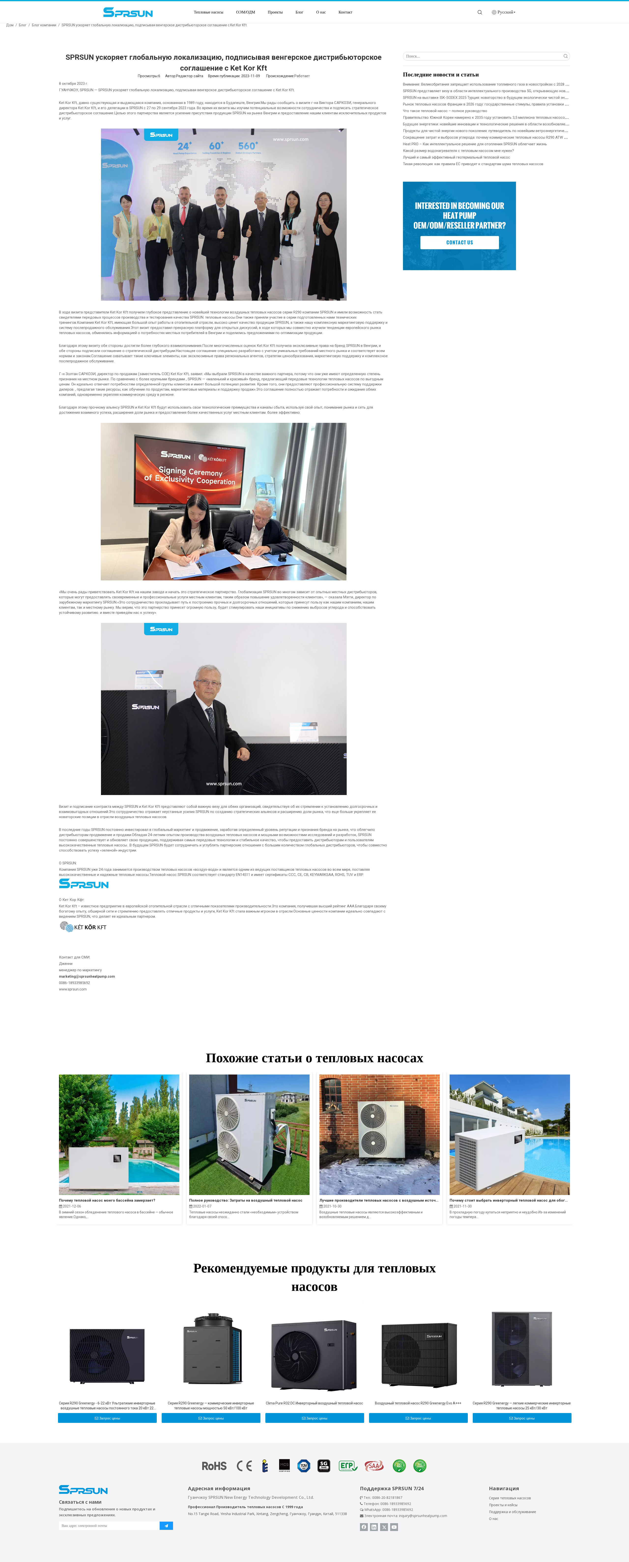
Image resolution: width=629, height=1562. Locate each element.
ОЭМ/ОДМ (245, 12)
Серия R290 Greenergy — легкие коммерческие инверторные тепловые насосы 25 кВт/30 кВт (522, 1405)
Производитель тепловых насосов (248, 1506)
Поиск (565, 56)
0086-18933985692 (397, 1509)
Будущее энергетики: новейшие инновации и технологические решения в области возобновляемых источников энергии (505, 124)
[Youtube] (394, 1527)
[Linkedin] (374, 1527)
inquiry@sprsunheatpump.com (423, 1515)
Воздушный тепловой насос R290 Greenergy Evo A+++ (418, 1403)
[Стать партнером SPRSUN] (459, 226)
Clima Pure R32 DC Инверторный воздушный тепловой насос (314, 1403)
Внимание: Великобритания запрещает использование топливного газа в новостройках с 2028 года (488, 84)
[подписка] (166, 1525)
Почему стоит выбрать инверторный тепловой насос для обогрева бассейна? (510, 1200)
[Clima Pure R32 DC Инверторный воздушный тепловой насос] (314, 1349)
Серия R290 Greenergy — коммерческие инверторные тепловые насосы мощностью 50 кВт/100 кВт (211, 1405)
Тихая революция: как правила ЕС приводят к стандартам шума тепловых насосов (473, 164)
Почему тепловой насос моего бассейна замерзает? (107, 1200)
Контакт (345, 12)
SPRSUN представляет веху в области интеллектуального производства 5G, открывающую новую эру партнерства (501, 91)
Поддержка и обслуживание (512, 1511)
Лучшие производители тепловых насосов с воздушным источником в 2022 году (379, 1200)
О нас (321, 12)
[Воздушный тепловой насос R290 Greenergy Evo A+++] (418, 1349)
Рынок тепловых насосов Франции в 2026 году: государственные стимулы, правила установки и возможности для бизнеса (508, 104)
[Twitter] (384, 1527)
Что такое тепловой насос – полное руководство (445, 111)
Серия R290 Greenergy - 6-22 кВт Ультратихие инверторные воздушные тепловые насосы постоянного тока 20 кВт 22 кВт (107, 1406)
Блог (299, 12)
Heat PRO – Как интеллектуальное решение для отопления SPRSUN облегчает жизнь (475, 144)
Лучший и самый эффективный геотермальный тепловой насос (456, 157)
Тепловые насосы (208, 12)
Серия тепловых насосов (510, 1498)
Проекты (275, 12)
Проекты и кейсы (503, 1505)
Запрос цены (109, 1418)
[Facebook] (364, 1527)
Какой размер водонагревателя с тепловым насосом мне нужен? (458, 150)
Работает (302, 76)
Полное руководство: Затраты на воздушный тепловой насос (245, 1200)
